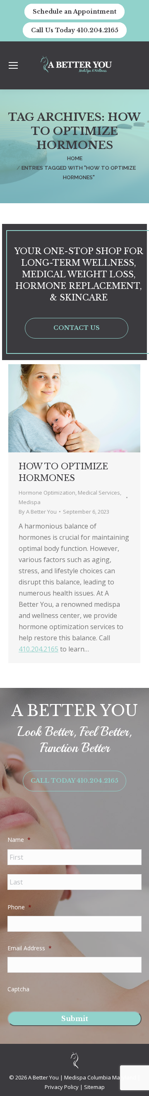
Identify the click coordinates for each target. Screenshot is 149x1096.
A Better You (44, 1077)
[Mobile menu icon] (13, 65)
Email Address (29, 948)
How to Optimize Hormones (63, 472)
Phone (19, 907)
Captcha (18, 989)
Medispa (30, 502)
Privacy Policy (62, 1087)
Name (19, 840)
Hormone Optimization (47, 492)
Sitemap (94, 1087)
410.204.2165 (38, 649)
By (38, 511)
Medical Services (99, 492)
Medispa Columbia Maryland (100, 1077)
